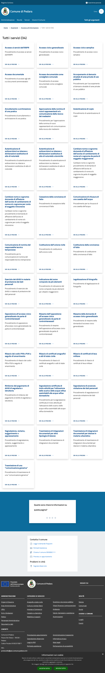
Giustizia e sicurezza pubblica (63, 602)
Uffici (3, 609)
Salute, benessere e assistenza (63, 613)
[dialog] (52, 662)
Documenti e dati (7, 624)
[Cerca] (101, 11)
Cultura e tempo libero (35, 605)
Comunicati (83, 605)
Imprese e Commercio (34, 609)
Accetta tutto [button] (44, 668)
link (72, 664)
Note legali (56, 642)
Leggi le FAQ (31, 642)
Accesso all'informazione (30, 28)
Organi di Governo (7, 602)
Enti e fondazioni (7, 613)
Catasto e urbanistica (34, 613)
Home (6, 28)
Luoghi (81, 619)
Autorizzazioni (58, 616)
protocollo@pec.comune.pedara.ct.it (14, 651)
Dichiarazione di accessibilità (63, 646)
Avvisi (81, 609)
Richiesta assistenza (34, 646)
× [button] (102, 654)
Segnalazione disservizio (35, 638)
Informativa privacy (59, 638)
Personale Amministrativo (10, 620)
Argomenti (14, 28)
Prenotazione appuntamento (37, 635)
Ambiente (56, 609)
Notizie (81, 602)
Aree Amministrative (8, 605)
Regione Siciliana (7, 2)
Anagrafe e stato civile (35, 602)
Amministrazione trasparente (63, 635)
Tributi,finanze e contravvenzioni (64, 605)
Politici (3, 617)
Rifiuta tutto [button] (61, 668)
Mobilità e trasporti (33, 617)
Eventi (81, 623)
